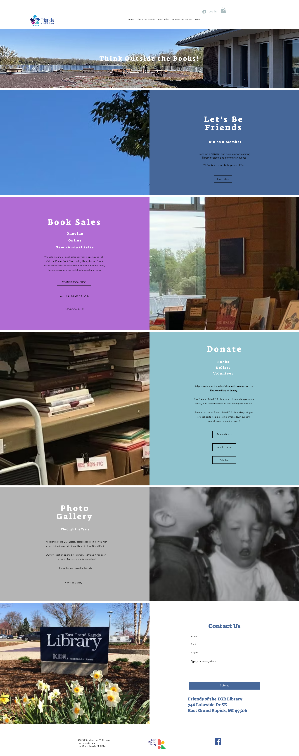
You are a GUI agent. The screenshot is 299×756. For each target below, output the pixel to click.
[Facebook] (218, 741)
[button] (223, 10)
